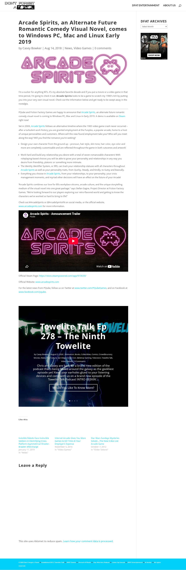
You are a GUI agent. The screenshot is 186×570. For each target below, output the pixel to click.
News (68, 48)
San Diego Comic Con (67, 358)
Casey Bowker (32, 48)
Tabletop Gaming (84, 358)
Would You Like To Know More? (73, 388)
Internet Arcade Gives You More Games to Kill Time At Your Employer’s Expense (70, 441)
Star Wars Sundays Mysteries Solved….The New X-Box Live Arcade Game (105, 441)
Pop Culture (51, 358)
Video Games (83, 48)
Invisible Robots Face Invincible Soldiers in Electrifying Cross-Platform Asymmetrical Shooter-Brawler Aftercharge (34, 442)
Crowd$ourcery (105, 354)
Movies (37, 358)
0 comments (103, 48)
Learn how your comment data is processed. (88, 541)
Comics (95, 354)
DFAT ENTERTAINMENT (145, 5)
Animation (69, 354)
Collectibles (86, 354)
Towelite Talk (107, 358)
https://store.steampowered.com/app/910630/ (62, 275)
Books (77, 354)
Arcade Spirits (88, 112)
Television (96, 358)
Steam (122, 116)
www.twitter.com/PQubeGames (90, 287)
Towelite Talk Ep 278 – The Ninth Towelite (73, 336)
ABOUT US (169, 5)
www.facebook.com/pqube (32, 291)
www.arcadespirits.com (30, 206)
